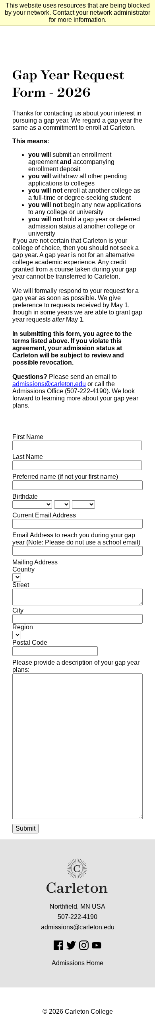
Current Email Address (44, 515)
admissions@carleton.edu (49, 383)
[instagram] (84, 945)
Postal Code (29, 642)
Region (22, 627)
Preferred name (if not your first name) (65, 476)
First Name (27, 436)
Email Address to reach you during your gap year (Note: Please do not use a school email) (76, 539)
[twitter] (71, 945)
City (17, 610)
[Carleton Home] (77, 876)
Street (20, 584)
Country (23, 569)
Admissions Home (77, 963)
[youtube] (96, 945)
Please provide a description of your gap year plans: (76, 666)
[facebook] (58, 945)
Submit (25, 828)
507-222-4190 (77, 916)
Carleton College (89, 1011)
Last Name (27, 456)
